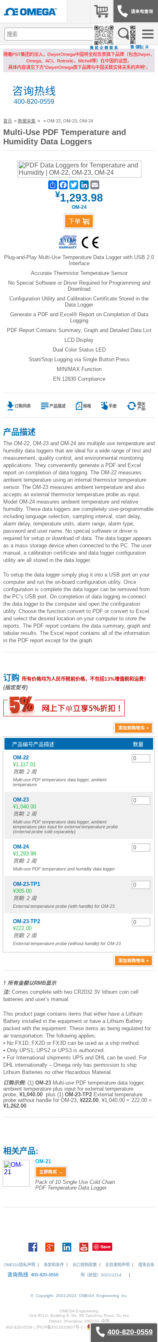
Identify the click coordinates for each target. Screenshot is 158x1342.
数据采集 (27, 120)
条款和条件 (54, 1265)
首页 (7, 120)
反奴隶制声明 (117, 1265)
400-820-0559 (34, 101)
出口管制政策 (85, 1265)
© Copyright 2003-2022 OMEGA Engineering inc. (79, 1295)
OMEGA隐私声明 (19, 1265)
